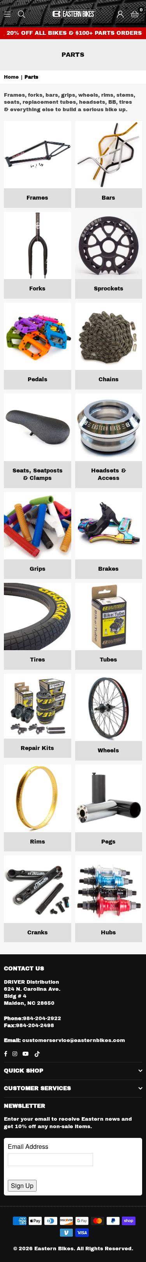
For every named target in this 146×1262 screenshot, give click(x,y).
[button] (134, 14)
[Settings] (120, 14)
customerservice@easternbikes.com (73, 1040)
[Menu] (7, 13)
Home (11, 77)
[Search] (21, 13)
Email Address (28, 1146)
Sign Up (22, 1185)
